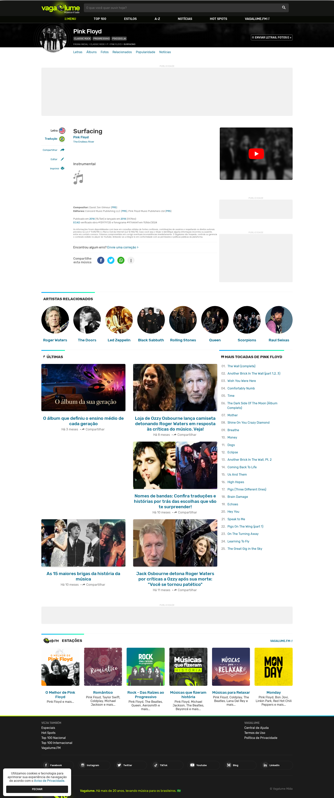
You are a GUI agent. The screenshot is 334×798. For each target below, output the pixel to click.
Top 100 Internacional (56, 743)
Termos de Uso (254, 733)
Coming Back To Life (242, 467)
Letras (77, 52)
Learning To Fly (238, 541)
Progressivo (101, 38)
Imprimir (54, 168)
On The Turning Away (243, 534)
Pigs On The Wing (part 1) (245, 526)
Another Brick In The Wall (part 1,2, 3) (253, 373)
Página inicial (80, 44)
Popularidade (145, 52)
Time (230, 396)
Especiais (48, 728)
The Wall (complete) (241, 366)
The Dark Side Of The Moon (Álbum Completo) (252, 405)
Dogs (231, 445)
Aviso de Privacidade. (49, 781)
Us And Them (237, 474)
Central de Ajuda (256, 728)
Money (232, 437)
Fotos (105, 52)
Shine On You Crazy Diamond (248, 422)
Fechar (37, 789)
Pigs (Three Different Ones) (246, 489)
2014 (92, 218)
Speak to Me (236, 519)
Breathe (233, 430)
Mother (232, 415)
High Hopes (235, 482)
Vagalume (60, 8)
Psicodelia (119, 38)
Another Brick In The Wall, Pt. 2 (249, 459)
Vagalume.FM (256, 19)
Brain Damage (237, 497)
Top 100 (100, 19)
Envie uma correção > (122, 247)
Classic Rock (82, 38)
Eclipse (232, 452)
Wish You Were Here (241, 381)
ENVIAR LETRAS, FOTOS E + (273, 37)
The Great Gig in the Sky (244, 549)
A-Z (157, 19)
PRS (114, 207)
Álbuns (91, 52)
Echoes (232, 504)
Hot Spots (218, 19)
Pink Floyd (87, 31)
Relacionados (122, 52)
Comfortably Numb (241, 388)
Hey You (233, 511)
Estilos (130, 19)
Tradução (51, 138)
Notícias (185, 19)
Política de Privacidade (260, 738)
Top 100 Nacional (53, 738)
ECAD (76, 222)
